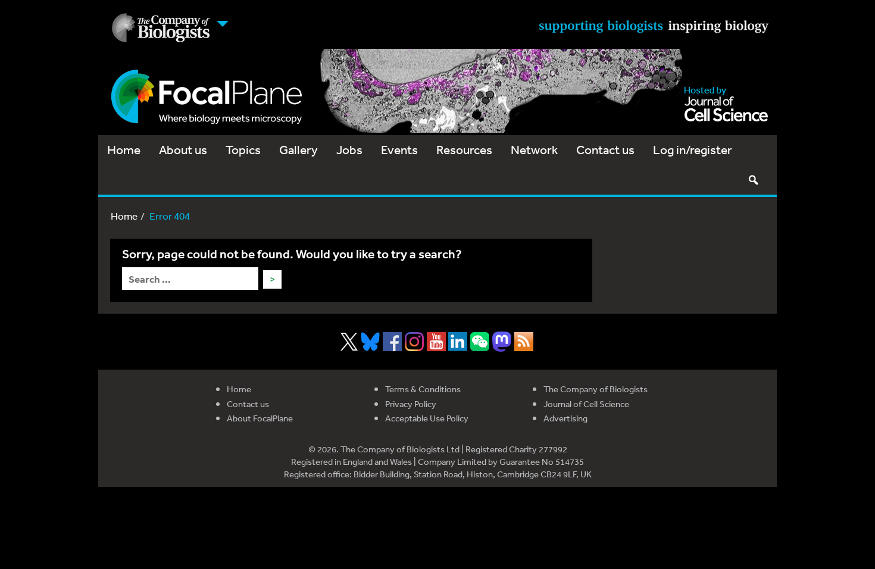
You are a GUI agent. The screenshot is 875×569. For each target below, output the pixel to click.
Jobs (349, 149)
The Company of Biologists (595, 389)
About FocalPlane (260, 418)
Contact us (605, 149)
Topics (243, 149)
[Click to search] (753, 180)
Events (399, 149)
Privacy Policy (410, 403)
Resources (464, 149)
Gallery (298, 149)
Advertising (565, 418)
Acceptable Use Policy (426, 418)
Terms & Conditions (423, 389)
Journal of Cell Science (586, 403)
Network (534, 149)
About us (183, 149)
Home (123, 149)
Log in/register (692, 149)
